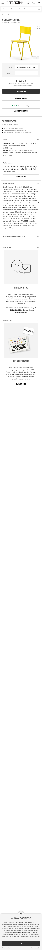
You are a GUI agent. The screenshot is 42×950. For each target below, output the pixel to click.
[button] (38, 27)
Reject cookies (6, 948)
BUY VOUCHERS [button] (21, 384)
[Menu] (3, 3)
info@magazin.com (21, 313)
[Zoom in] (37, 57)
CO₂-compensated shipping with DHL (21, 85)
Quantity (9, 73)
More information (35, 948)
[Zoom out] (34, 57)
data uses (14, 924)
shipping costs (28, 83)
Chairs (10, 15)
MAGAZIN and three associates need (13, 922)
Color (10, 67)
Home (4, 15)
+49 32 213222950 (14, 310)
